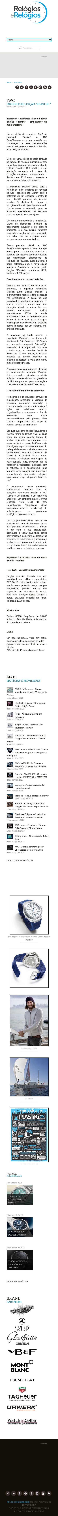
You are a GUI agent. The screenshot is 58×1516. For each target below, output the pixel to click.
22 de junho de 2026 (15, 709)
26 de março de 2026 (24, 798)
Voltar (20, 82)
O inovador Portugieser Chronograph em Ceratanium (18, 1264)
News (15, 82)
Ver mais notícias (17, 1281)
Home (9, 82)
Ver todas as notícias (20, 860)
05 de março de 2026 (16, 852)
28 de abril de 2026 (15, 780)
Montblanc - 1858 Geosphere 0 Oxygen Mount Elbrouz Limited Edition (26, 738)
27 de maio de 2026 (15, 720)
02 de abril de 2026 (15, 791)
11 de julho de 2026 (15, 698)
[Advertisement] (29, 69)
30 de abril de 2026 (15, 758)
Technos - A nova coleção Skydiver (32, 795)
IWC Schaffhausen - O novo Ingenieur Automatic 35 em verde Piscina (27, 692)
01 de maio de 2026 (15, 744)
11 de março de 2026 (15, 820)
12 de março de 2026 (16, 809)
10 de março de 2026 (16, 831)
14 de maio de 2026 (15, 730)
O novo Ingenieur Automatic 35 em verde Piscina (17, 1199)
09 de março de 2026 (16, 842)
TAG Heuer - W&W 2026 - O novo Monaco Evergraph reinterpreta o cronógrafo (27, 752)
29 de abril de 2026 (15, 769)
